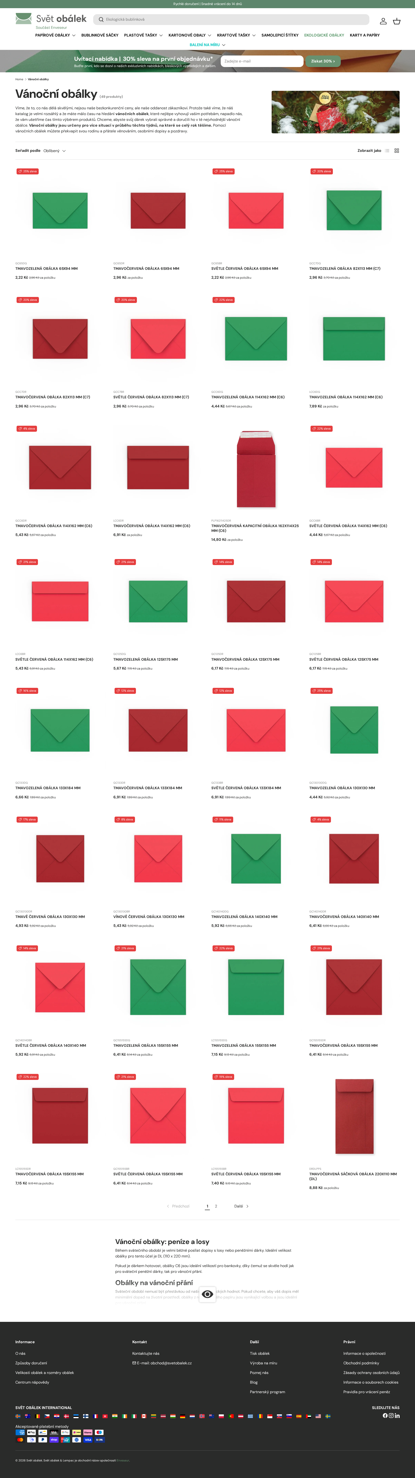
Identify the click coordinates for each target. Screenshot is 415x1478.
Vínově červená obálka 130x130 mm (148, 916)
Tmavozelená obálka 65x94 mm (46, 268)
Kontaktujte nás (145, 1353)
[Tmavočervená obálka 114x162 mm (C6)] (60, 470)
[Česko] (46, 1415)
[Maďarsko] (172, 1415)
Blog (254, 1382)
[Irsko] (124, 1415)
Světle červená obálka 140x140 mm (50, 1045)
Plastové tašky (140, 35)
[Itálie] (134, 1415)
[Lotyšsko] (163, 1415)
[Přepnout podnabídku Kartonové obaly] (209, 35)
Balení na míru (205, 44)
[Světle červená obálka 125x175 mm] (354, 603)
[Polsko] (221, 1415)
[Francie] (95, 1415)
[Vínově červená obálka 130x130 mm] (158, 860)
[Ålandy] (17, 1415)
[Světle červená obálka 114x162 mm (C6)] (354, 470)
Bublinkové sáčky (99, 35)
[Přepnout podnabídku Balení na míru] (223, 45)
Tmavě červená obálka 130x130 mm (50, 916)
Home (19, 79)
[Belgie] (37, 1415)
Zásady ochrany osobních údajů (371, 1372)
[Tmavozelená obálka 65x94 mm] (60, 212)
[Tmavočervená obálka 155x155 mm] (354, 989)
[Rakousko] (240, 1415)
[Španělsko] (298, 1415)
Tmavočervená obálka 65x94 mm (146, 268)
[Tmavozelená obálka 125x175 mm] (158, 603)
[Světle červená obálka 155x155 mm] (158, 1118)
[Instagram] (391, 1415)
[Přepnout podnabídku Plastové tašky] (161, 35)
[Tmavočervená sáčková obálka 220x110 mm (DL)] (354, 1118)
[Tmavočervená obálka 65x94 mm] (158, 212)
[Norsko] (201, 1415)
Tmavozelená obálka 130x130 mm (342, 788)
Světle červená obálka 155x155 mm (148, 1174)
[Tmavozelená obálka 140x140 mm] (256, 860)
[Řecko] (250, 1415)
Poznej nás (259, 1372)
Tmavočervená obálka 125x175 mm (245, 659)
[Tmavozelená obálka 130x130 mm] (354, 732)
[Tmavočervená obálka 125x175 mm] (256, 603)
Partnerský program (267, 1391)
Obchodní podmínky (361, 1363)
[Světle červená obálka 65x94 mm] (256, 212)
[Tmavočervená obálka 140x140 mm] (354, 860)
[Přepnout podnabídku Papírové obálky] (74, 35)
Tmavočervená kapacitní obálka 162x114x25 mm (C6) (255, 528)
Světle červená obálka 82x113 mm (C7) (151, 397)
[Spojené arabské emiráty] (308, 1415)
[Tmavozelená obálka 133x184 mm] (60, 732)
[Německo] (182, 1415)
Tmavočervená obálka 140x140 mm (344, 916)
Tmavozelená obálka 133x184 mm (47, 788)
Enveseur (123, 1460)
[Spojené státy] (318, 1415)
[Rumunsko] (259, 1415)
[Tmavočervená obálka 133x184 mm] (158, 732)
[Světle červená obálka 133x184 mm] (256, 732)
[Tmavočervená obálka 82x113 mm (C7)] (60, 341)
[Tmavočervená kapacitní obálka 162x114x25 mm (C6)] (256, 470)
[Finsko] (85, 1415)
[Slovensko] (279, 1415)
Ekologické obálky (324, 35)
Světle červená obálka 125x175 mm (343, 659)
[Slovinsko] (289, 1415)
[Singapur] (269, 1415)
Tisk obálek (260, 1353)
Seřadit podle (28, 150)
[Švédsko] (327, 1415)
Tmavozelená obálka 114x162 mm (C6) (248, 397)
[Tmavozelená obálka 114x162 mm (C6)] (256, 341)
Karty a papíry (365, 35)
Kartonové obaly (187, 35)
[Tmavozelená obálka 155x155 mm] (158, 989)
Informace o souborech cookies (370, 1382)
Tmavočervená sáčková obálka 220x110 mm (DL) (353, 1176)
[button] (396, 21)
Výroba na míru (263, 1363)
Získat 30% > (323, 61)
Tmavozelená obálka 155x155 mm (145, 1045)
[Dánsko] (66, 1415)
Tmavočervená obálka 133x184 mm (147, 788)
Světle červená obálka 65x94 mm (244, 268)
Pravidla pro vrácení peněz (366, 1391)
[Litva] (153, 1415)
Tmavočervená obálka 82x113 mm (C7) (52, 397)
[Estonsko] (76, 1415)
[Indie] (114, 1415)
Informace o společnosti (364, 1353)
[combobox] (231, 19)
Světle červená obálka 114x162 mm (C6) (348, 525)
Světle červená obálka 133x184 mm (246, 788)
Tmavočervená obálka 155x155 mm (343, 1045)
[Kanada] (143, 1415)
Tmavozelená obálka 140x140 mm (244, 916)
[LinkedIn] (397, 1415)
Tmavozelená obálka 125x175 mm (145, 659)
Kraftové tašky (233, 35)
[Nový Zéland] (211, 1415)
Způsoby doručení (31, 1363)
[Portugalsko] (230, 1415)
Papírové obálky (52, 35)
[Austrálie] (27, 1415)
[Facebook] (385, 1415)
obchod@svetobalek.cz (171, 1363)
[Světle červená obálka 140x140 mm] (60, 989)
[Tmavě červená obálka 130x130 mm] (60, 860)
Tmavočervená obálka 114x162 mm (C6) (53, 525)
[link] (178, 1206)
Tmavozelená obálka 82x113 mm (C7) (344, 268)
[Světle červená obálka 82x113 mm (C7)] (158, 341)
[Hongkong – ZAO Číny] (105, 1415)
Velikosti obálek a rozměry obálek (44, 1372)
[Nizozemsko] (192, 1415)
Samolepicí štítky (280, 35)
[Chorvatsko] (56, 1415)
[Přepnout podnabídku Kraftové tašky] (254, 35)
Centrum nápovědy (32, 1382)
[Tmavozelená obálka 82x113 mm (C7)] (354, 212)
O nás (20, 1353)
